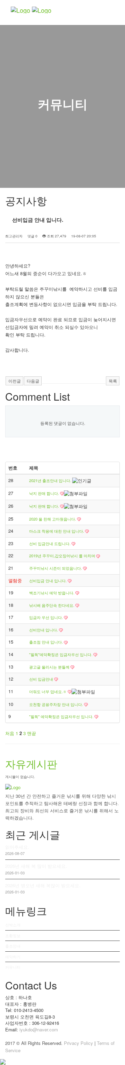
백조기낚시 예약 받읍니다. (52, 592)
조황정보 (12, 935)
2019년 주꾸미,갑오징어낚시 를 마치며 (62, 555)
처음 (9, 733)
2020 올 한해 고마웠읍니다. (53, 519)
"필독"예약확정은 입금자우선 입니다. (61, 654)
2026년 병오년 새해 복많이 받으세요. (43, 885)
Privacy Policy (78, 1043)
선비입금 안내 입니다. (48, 580)
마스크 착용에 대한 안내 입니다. (57, 531)
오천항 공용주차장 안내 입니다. (56, 704)
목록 (113, 381)
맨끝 (31, 733)
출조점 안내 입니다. (46, 642)
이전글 (14, 381)
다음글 (33, 381)
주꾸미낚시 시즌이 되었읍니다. (56, 568)
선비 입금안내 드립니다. (50, 543)
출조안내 (12, 946)
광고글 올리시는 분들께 (49, 667)
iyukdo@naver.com (38, 1029)
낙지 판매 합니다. (44, 493)
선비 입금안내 (41, 679)
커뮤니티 (12, 967)
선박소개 (12, 924)
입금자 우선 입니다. (46, 617)
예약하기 (12, 956)
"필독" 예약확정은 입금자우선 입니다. (61, 716)
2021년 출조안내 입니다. (50, 480)
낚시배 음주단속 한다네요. (52, 605)
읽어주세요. (17, 847)
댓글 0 (32, 236)
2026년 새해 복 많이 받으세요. (36, 866)
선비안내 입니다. (44, 629)
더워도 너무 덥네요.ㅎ (48, 691)
